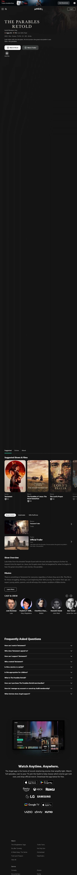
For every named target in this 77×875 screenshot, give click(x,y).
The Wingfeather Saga (18, 845)
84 (53, 499)
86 (31, 501)
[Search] (6, 9)
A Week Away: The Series (19, 852)
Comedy (14, 870)
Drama (39, 870)
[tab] (8, 451)
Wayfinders (40, 856)
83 (8, 499)
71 (76, 499)
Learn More (10, 589)
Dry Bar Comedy (16, 848)
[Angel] (38, 9)
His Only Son (41, 848)
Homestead (40, 852)
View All (13, 860)
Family (39, 874)
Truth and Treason (17, 856)
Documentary (15, 874)
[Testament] (15, 476)
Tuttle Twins (41, 845)
